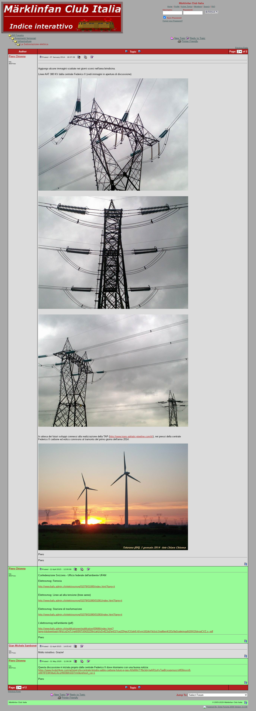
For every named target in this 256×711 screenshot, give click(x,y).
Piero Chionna (17, 56)
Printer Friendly (190, 41)
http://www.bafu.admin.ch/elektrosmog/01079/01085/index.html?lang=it (76, 586)
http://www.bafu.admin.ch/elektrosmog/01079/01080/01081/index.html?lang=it (80, 600)
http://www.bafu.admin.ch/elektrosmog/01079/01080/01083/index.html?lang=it (80, 614)
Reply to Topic (197, 38)
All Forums (18, 35)
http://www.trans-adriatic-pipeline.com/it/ (131, 436)
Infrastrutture (24, 41)
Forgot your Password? (173, 21)
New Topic (180, 38)
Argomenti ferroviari (25, 38)
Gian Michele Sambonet (23, 645)
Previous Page (241, 48)
